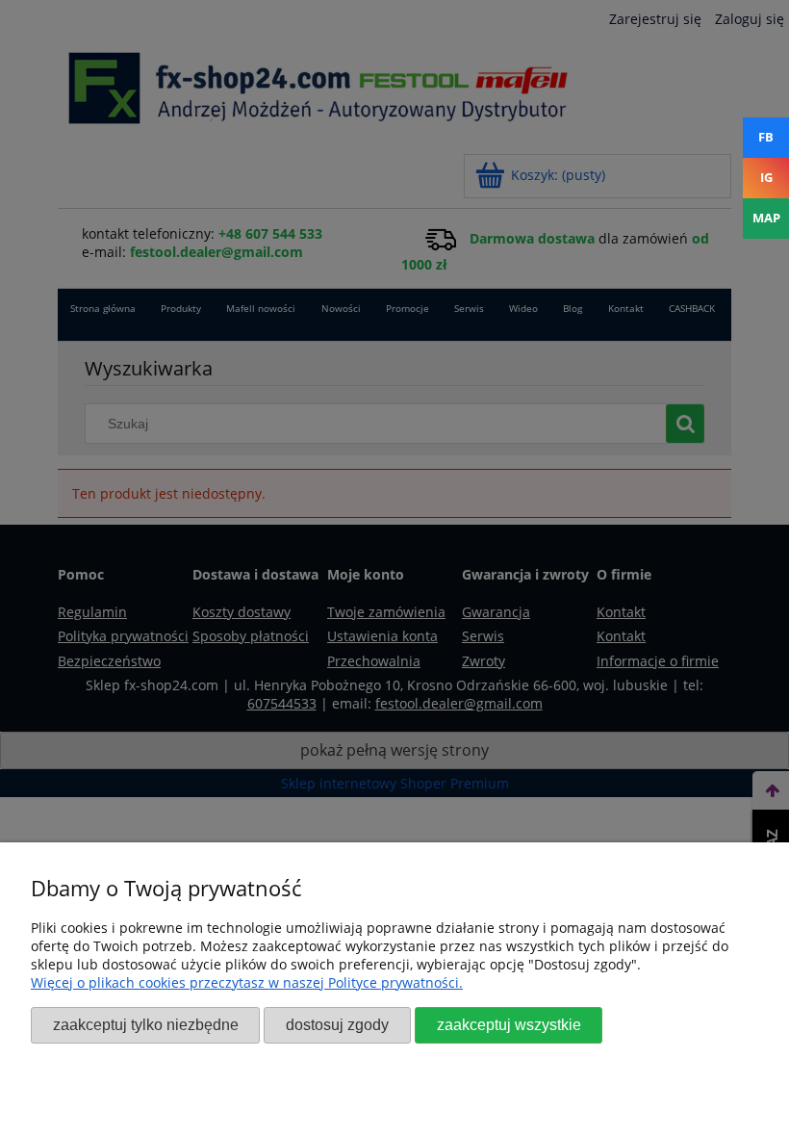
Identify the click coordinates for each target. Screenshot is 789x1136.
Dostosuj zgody (337, 1024)
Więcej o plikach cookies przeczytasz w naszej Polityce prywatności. (247, 982)
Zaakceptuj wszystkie (509, 1024)
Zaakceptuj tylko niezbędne (146, 1024)
